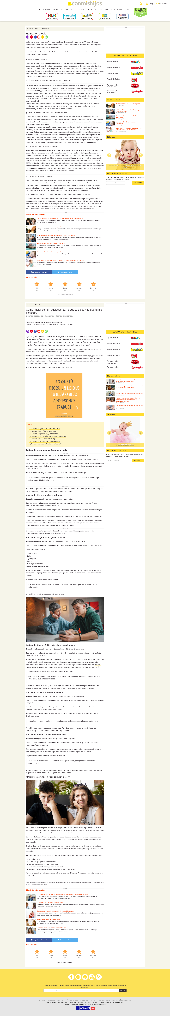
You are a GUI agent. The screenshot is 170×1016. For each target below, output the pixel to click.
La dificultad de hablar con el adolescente (50, 903)
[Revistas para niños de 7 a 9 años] (87, 16)
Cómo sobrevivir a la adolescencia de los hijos (52, 928)
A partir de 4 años (113, 67)
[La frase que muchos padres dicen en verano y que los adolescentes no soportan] (31, 897)
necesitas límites (90, 503)
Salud (120, 10)
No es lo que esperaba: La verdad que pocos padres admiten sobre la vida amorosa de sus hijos (128, 399)
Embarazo (46, 10)
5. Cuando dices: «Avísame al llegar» (43, 439)
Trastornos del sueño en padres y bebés (50, 227)
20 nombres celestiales (125, 445)
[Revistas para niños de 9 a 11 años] (104, 16)
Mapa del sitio (84, 1000)
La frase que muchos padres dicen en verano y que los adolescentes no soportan (63, 894)
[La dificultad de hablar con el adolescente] (31, 905)
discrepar (95, 749)
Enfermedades (45, 28)
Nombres (57, 10)
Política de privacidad (71, 1000)
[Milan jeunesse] (93, 1008)
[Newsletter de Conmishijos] (42, 37)
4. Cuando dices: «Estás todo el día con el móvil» (48, 436)
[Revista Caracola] (137, 68)
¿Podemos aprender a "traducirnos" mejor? (45, 444)
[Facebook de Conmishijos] (35, 37)
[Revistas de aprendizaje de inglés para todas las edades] (122, 16)
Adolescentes (47, 305)
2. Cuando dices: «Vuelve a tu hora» (43, 431)
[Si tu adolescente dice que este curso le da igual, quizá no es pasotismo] (110, 381)
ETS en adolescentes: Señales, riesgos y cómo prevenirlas (56, 235)
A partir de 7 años (113, 73)
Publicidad (60, 1000)
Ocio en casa (77, 10)
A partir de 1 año (113, 61)
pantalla (98, 665)
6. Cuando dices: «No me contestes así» (45, 441)
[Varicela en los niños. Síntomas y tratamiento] (31, 254)
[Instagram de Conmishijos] (28, 37)
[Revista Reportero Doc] (137, 80)
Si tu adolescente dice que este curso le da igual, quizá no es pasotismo (129, 380)
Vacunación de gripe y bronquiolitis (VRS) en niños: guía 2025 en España (60, 260)
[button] (109, 155)
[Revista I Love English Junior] (137, 86)
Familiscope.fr (82, 1002)
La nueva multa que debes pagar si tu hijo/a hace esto (129, 406)
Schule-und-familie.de (105, 1002)
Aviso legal (51, 1000)
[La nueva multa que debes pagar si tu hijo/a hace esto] (110, 407)
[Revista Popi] (137, 62)
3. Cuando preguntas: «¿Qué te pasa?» (44, 434)
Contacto (94, 1000)
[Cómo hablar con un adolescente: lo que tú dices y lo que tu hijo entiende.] (31, 221)
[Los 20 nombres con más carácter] (125, 155)
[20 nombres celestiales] (125, 432)
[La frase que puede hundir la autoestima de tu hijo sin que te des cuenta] (110, 387)
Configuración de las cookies (121, 1000)
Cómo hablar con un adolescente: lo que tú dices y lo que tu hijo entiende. (60, 218)
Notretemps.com (92, 1002)
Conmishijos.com (118, 1002)
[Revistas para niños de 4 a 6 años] (69, 16)
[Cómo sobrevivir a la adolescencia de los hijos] (31, 930)
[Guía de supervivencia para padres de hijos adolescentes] (31, 914)
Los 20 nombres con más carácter (125, 167)
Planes (128, 10)
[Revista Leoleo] (137, 74)
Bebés (66, 10)
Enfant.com (72, 1002)
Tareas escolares (106, 10)
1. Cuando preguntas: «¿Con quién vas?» (45, 429)
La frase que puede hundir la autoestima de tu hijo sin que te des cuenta (129, 386)
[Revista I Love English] (137, 91)
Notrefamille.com (62, 1002)
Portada (30, 28)
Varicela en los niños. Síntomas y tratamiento (51, 252)
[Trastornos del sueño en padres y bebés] (31, 229)
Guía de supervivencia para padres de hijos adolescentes (55, 911)
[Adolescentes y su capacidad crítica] (31, 922)
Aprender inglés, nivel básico (113, 86)
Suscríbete (138, 183)
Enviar (122, 991)
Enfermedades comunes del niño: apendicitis (51, 243)
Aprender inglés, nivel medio (113, 92)
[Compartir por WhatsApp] (46, 37)
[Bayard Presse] (83, 1008)
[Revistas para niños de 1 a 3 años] (52, 16)
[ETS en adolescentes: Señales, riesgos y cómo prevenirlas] (31, 238)
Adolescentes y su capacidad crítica (48, 919)
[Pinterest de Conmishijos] (31, 37)
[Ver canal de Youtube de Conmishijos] (39, 37)
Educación (91, 10)
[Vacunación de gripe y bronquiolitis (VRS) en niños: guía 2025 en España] (31, 263)
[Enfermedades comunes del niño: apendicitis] (31, 246)
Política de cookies (104, 1000)
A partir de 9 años (113, 79)
